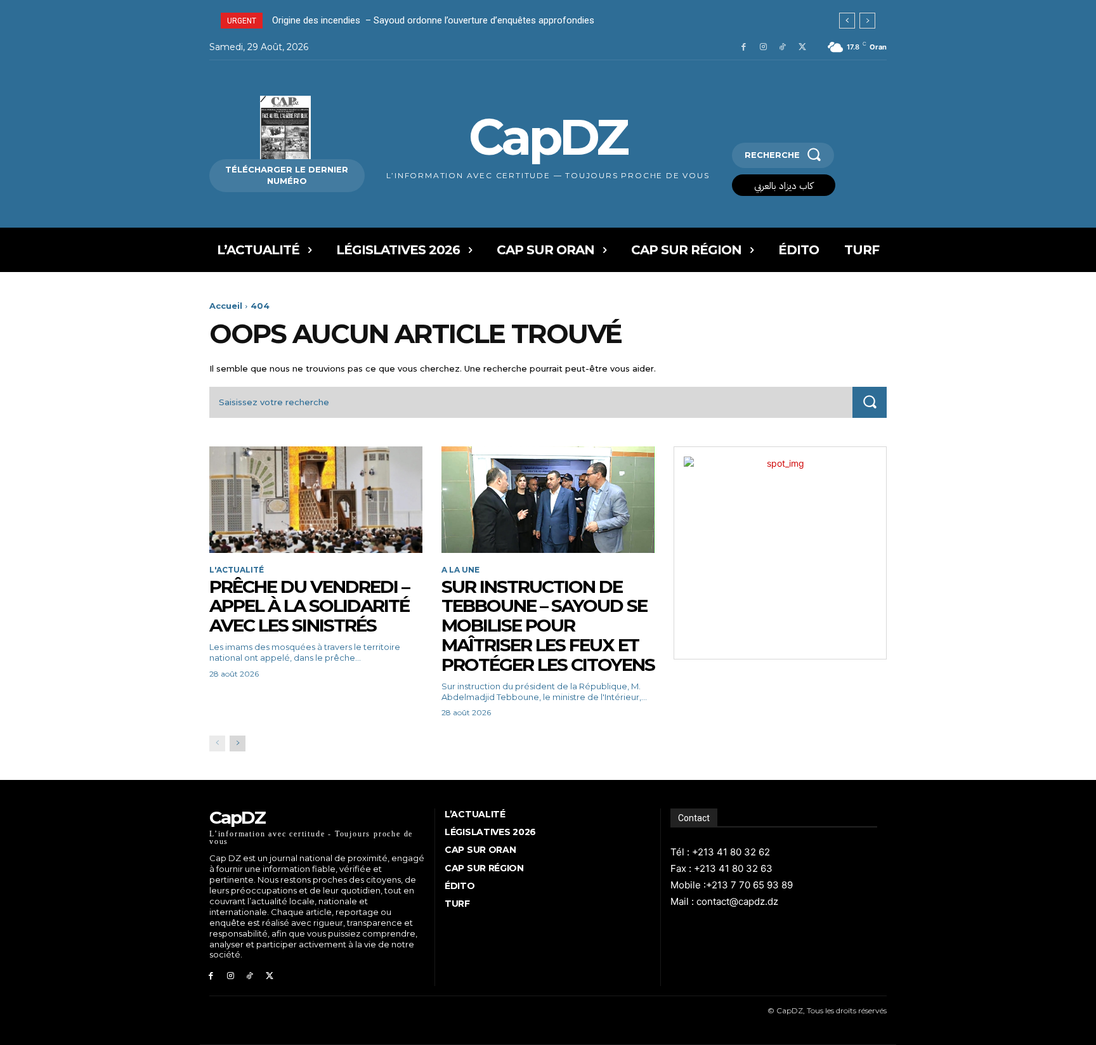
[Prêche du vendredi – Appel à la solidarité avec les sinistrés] (315, 499)
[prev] (847, 21)
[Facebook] (743, 47)
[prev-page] (217, 743)
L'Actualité (236, 570)
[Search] (869, 402)
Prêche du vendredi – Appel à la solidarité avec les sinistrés (309, 606)
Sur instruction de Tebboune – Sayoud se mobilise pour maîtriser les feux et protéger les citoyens (548, 625)
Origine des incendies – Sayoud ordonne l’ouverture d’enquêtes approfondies (433, 20)
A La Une (460, 570)
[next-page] (237, 743)
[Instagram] (763, 47)
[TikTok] (782, 47)
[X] (802, 47)
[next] (867, 21)
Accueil (225, 306)
